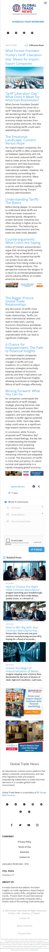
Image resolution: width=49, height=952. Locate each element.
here (36, 950)
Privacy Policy (24, 933)
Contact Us (24, 918)
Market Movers (18, 486)
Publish (37, 549)
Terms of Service (24, 925)
